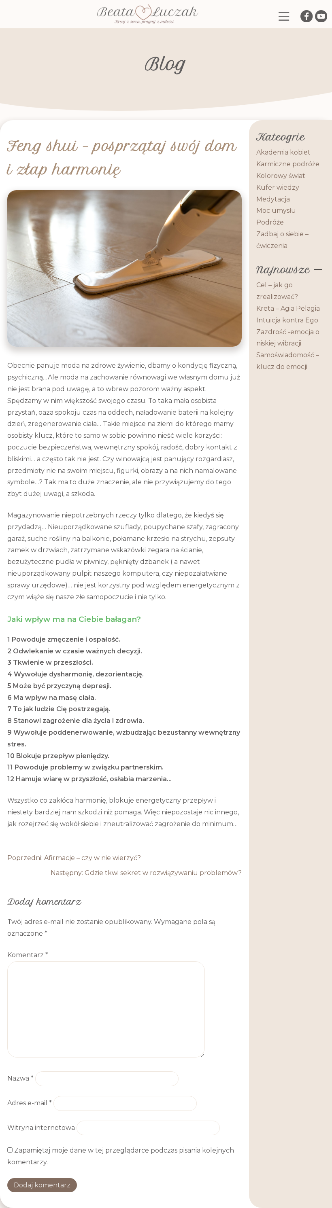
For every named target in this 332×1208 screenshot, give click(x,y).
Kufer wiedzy (277, 187)
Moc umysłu (276, 210)
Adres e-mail (29, 1103)
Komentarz (27, 955)
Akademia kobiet (283, 152)
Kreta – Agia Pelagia (288, 308)
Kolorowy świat (280, 176)
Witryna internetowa (41, 1128)
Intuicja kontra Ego (287, 320)
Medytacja (273, 199)
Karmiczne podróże (287, 164)
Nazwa (20, 1078)
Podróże (270, 222)
